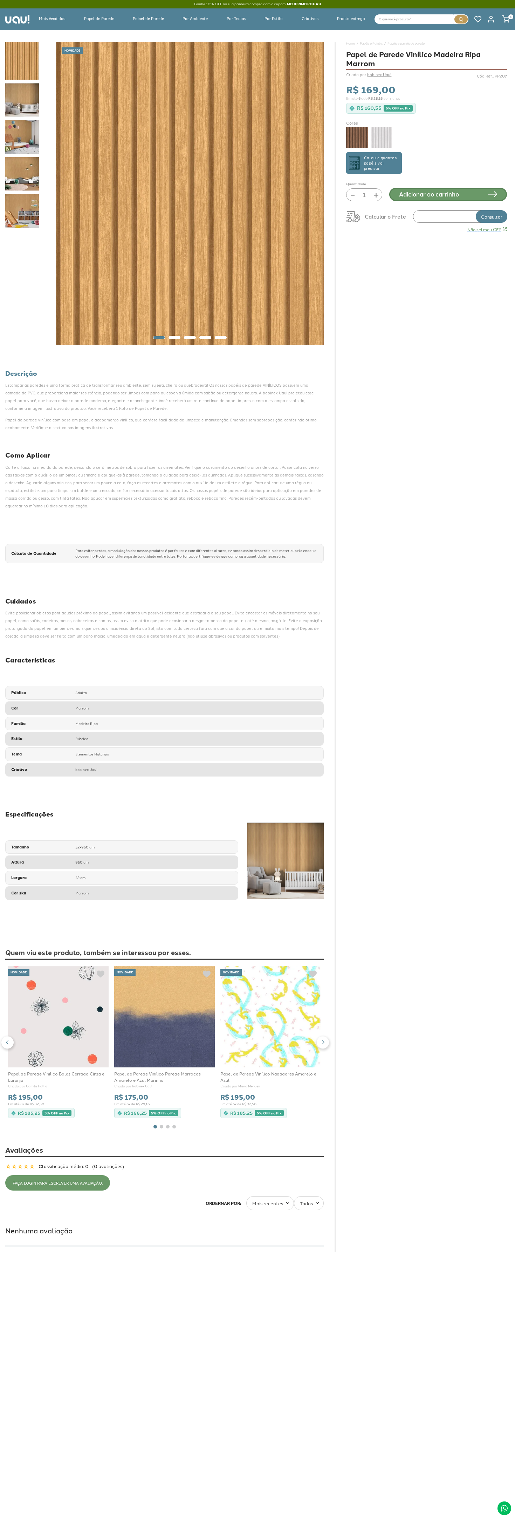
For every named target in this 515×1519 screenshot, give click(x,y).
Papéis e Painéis (371, 43)
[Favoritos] (475, 19)
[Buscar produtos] (461, 19)
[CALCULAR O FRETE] (491, 216)
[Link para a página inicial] (350, 43)
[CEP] (426, 216)
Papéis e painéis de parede (406, 43)
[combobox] (421, 19)
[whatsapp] (504, 1508)
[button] (7, 1042)
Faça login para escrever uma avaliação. (58, 1183)
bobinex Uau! (142, 1086)
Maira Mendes (249, 1086)
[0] (502, 19)
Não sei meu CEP (484, 229)
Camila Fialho (36, 1086)
